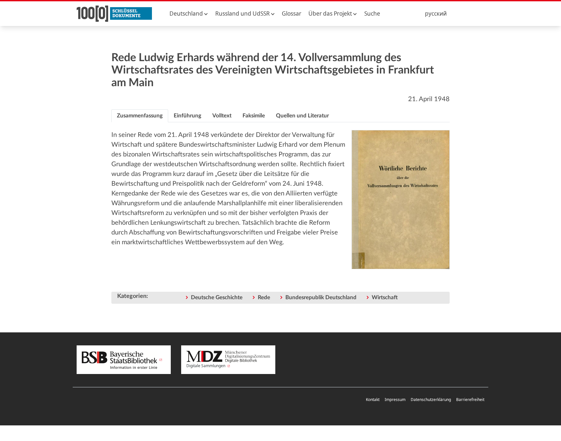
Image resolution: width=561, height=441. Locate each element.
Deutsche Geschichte (217, 297)
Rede (264, 297)
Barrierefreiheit (470, 399)
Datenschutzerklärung (431, 399)
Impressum (395, 399)
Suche (372, 13)
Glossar (291, 13)
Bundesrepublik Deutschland (320, 297)
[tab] (139, 115)
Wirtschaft (385, 297)
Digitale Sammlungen (206, 365)
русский (436, 13)
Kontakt (373, 399)
